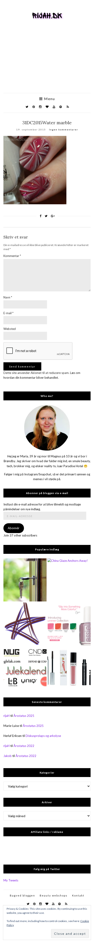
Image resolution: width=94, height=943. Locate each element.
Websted (9, 329)
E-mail (8, 313)
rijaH (6, 716)
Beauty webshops (54, 895)
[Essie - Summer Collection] (69, 623)
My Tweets (10, 880)
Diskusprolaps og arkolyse (43, 736)
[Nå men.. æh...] (25, 579)
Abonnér (13, 528)
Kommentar (12, 256)
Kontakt (78, 895)
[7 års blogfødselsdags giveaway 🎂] (69, 667)
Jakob (7, 756)
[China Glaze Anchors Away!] (69, 579)
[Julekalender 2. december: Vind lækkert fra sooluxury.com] (25, 667)
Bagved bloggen (22, 895)
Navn (7, 297)
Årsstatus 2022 (23, 746)
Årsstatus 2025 (23, 716)
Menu (49, 99)
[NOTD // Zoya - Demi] (25, 623)
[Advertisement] (47, 63)
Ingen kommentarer (63, 129)
